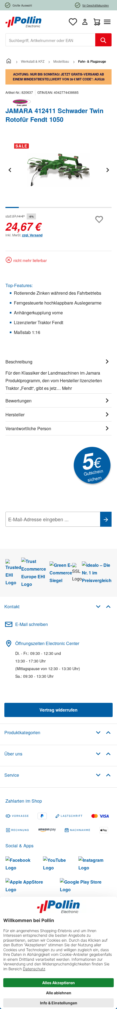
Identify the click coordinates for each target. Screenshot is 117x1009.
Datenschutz (40, 531)
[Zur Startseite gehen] (23, 21)
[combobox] (50, 39)
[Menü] (108, 22)
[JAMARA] (58, 102)
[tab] (58, 374)
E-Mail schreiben (31, 624)
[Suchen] (103, 39)
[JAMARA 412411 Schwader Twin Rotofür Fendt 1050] (58, 170)
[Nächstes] (107, 169)
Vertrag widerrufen (58, 710)
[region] (58, 173)
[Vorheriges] (9, 169)
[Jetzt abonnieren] (106, 519)
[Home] (8, 61)
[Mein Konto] (85, 22)
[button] (103, 606)
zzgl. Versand (32, 235)
